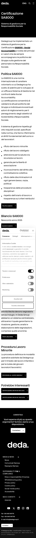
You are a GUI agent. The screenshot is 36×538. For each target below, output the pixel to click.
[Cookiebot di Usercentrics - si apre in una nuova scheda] (21, 230)
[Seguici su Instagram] (23, 508)
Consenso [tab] (6, 236)
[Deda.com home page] (18, 445)
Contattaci (16, 430)
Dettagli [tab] (15, 236)
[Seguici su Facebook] (28, 508)
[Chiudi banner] (33, 230)
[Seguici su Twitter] (13, 507)
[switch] (31, 277)
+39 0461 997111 (9, 513)
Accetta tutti (18, 299)
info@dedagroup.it (12, 519)
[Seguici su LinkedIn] (18, 508)
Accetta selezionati (18, 305)
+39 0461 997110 (9, 516)
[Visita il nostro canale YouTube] (8, 508)
